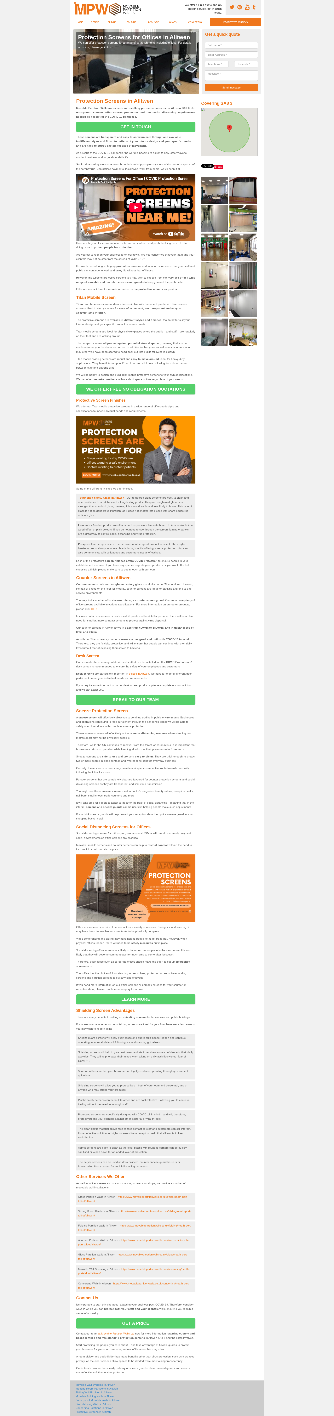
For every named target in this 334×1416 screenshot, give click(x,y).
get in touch (135, 126)
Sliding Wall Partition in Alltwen (94, 1392)
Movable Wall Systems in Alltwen (95, 1384)
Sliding (112, 22)
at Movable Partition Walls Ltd (116, 1333)
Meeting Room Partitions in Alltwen (97, 1388)
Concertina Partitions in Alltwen (94, 1407)
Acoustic (153, 22)
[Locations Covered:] (75, 3)
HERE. (95, 608)
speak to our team (136, 699)
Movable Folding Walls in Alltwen (95, 1396)
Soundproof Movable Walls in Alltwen (98, 1400)
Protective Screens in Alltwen (93, 1411)
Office (95, 22)
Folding (131, 22)
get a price (135, 1323)
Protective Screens (235, 22)
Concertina (195, 22)
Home (80, 22)
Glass (172, 22)
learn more (135, 999)
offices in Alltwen (139, 673)
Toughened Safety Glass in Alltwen (101, 497)
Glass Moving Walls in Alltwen (94, 1404)
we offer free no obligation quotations (135, 389)
